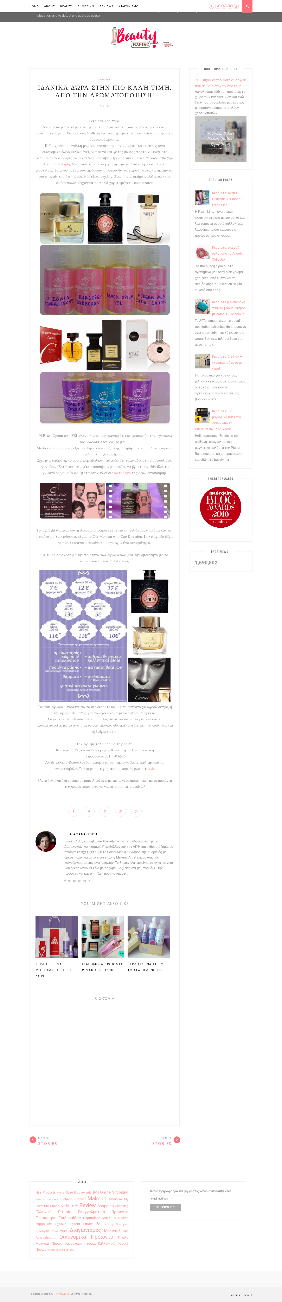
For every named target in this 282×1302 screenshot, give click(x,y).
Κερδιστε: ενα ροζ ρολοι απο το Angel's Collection (227, 253)
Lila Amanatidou (80, 834)
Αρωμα (104, 79)
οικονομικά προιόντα (86, 1237)
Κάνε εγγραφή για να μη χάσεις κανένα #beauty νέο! (190, 1191)
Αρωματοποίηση (56, 163)
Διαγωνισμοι (129, 6)
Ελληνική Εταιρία (53, 1211)
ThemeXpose (61, 1293)
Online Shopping (114, 1192)
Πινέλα (123, 1218)
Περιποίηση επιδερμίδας (58, 1217)
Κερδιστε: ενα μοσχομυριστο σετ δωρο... (54, 970)
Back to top (240, 1295)
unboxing (121, 1206)
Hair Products (46, 1192)
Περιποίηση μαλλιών (99, 1218)
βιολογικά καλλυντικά (52, 1231)
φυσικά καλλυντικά (100, 1244)
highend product (72, 1199)
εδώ (151, 768)
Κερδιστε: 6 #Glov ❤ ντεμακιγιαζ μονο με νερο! (227, 362)
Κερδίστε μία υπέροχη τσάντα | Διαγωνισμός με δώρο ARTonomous (229, 308)
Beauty (66, 6)
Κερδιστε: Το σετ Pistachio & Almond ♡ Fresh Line (228, 199)
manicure (115, 1199)
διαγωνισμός (85, 1230)
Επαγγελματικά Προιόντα (103, 1211)
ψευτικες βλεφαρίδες (60, 1249)
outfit (74, 1206)
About (49, 6)
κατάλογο (122, 472)
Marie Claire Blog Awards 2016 (78, 1192)
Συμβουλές (44, 1224)
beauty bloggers (47, 1199)
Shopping (86, 6)
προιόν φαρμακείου (67, 1244)
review (87, 1205)
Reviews (107, 6)
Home (34, 6)
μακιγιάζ (112, 1230)
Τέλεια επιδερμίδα (85, 1224)
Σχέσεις (60, 1224)
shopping (105, 1205)
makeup (97, 1198)
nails (64, 1205)
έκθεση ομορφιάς (116, 1224)
